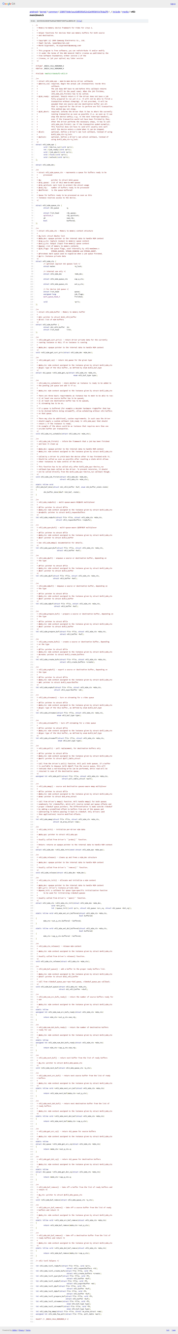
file (79, 21)
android (34, 11)
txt (167, 1330)
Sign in (173, 4)
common (53, 11)
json (174, 1330)
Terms (28, 1330)
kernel (43, 11)
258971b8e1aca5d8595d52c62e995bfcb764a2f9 (84, 11)
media (125, 11)
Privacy (21, 1330)
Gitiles (14, 1330)
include (116, 11)
